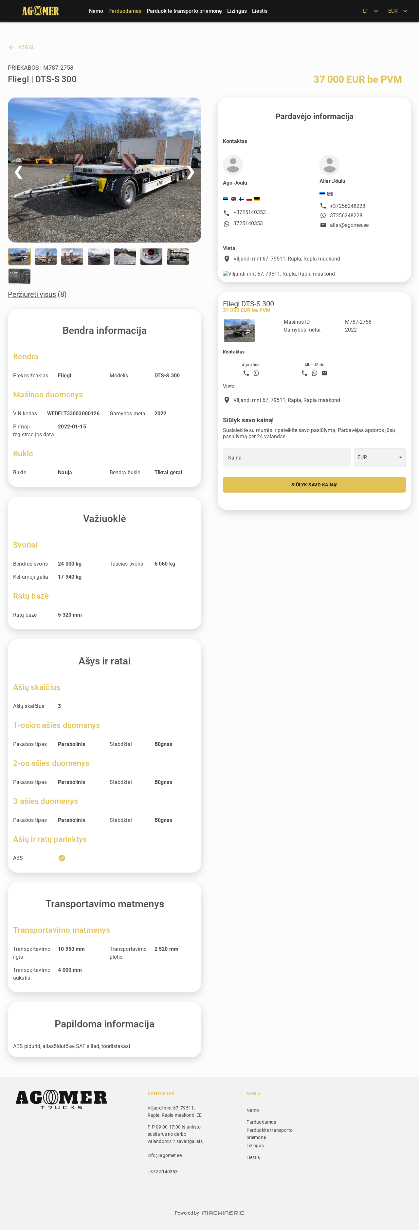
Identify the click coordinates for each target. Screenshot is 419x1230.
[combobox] (380, 457)
